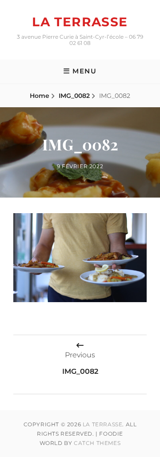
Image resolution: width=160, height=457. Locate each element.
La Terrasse (80, 21)
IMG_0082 (74, 96)
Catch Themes (97, 443)
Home (39, 96)
